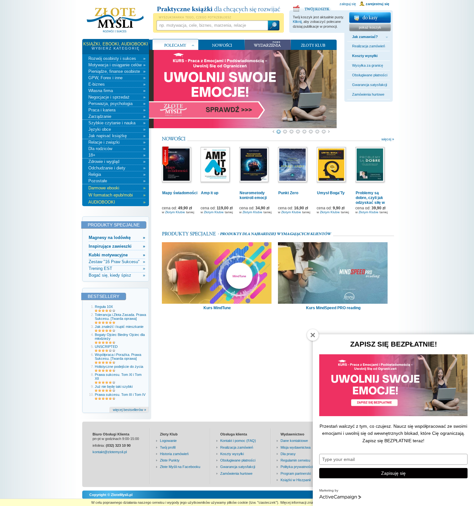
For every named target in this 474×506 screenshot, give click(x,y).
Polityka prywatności (297, 467)
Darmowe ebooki (116, 188)
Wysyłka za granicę (367, 65)
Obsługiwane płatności (369, 75)
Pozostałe (116, 180)
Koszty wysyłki (365, 56)
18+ (116, 155)
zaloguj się (348, 4)
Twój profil (167, 447)
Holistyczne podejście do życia (119, 366)
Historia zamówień (174, 454)
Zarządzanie (116, 116)
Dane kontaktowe (294, 441)
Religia (116, 174)
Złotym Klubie (175, 212)
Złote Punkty (170, 460)
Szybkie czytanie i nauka (116, 122)
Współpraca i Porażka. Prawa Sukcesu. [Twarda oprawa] (118, 356)
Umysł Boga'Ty (331, 193)
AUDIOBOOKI (116, 202)
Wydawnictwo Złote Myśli (115, 20)
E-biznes (116, 84)
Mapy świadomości (179, 193)
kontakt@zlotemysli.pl (110, 452)
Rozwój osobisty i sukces (116, 58)
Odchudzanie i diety (116, 168)
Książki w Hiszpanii (296, 480)
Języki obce (116, 129)
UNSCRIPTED (106, 346)
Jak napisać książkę (116, 135)
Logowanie (168, 441)
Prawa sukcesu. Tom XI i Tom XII (118, 376)
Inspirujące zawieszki (117, 246)
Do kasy (370, 17)
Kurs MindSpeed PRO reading (333, 308)
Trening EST (117, 268)
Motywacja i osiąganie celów (116, 64)
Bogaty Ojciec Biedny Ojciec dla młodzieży (120, 336)
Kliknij (297, 22)
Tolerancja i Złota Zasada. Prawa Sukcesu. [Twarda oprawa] (120, 316)
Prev (273, 132)
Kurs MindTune (217, 308)
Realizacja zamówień (368, 46)
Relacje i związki (116, 142)
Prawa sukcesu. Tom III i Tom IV (120, 394)
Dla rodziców (116, 148)
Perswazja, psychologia (116, 103)
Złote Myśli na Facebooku (180, 467)
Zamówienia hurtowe (368, 94)
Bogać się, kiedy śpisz (117, 275)
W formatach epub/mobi (116, 195)
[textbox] (211, 25)
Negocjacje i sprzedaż (116, 97)
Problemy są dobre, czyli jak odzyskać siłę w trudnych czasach (372, 200)
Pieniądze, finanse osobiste (116, 71)
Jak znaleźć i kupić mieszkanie (119, 327)
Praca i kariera (116, 110)
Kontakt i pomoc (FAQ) (238, 441)
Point (278, 132)
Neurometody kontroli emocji (253, 195)
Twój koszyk (312, 7)
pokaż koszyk (370, 27)
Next (329, 132)
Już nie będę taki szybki (114, 386)
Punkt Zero (288, 193)
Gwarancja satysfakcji (369, 85)
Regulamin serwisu (295, 460)
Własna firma (116, 90)
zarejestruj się (377, 4)
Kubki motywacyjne (117, 255)
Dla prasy (288, 454)
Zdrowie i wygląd (116, 161)
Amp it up (209, 193)
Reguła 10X (104, 307)
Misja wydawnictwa (296, 447)
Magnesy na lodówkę (117, 237)
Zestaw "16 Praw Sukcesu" (117, 261)
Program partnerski (296, 473)
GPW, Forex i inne (116, 77)
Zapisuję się (393, 473)
